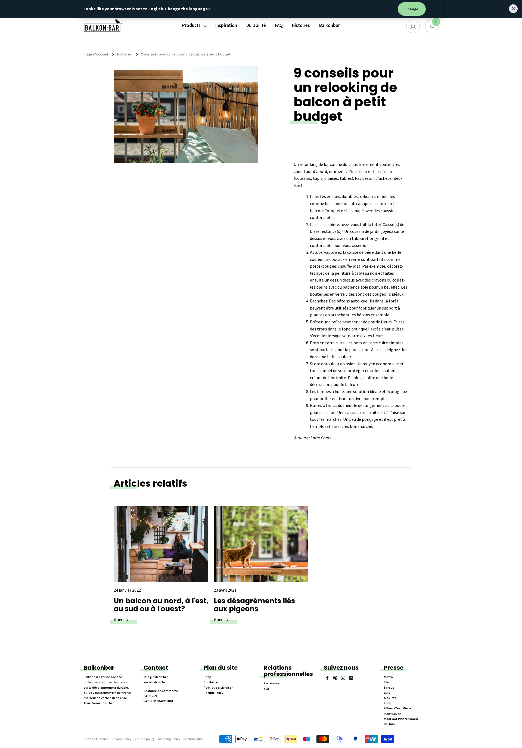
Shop (207, 677)
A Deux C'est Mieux (397, 708)
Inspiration (226, 25)
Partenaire (271, 683)
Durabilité (256, 25)
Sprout (389, 687)
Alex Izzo (390, 698)
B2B (266, 689)
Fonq (387, 703)
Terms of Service (96, 739)
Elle (386, 682)
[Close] (513, 8)
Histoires (301, 25)
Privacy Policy (121, 739)
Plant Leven (392, 714)
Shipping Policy (169, 739)
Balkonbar (329, 25)
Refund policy (145, 739)
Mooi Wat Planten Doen (401, 719)
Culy (387, 693)
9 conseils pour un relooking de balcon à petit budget (186, 54)
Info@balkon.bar (156, 677)
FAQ (279, 25)
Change (411, 9)
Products (191, 25)
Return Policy (213, 693)
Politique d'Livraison (219, 687)
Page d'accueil (96, 54)
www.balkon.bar (155, 682)
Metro (388, 677)
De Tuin (389, 724)
